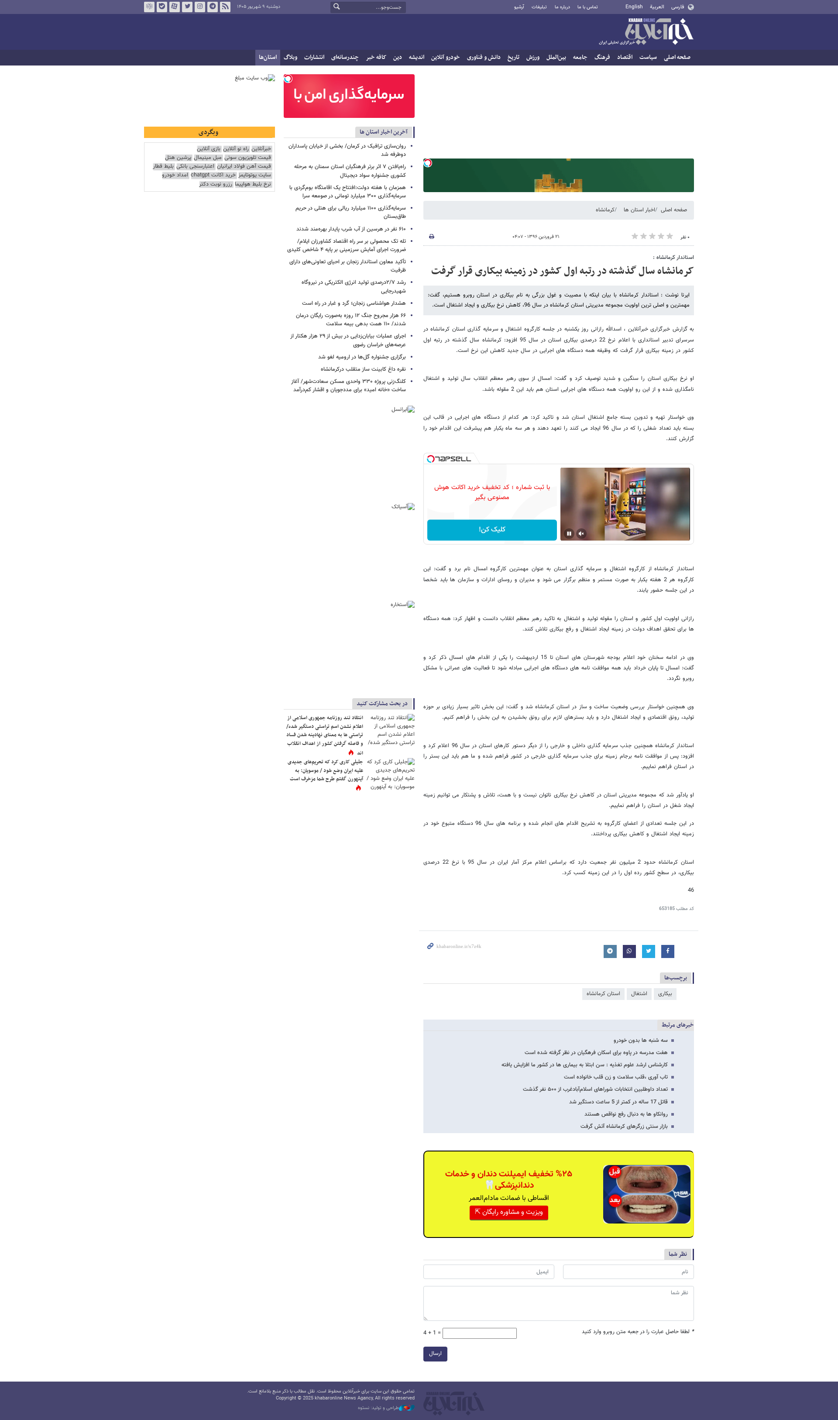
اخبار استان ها (639, 210)
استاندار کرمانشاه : (673, 257)
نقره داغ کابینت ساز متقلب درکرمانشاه (362, 369)
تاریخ (513, 57)
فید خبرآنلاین (225, 7)
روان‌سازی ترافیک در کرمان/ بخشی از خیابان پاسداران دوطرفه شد (347, 150)
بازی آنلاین (208, 149)
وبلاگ (290, 57)
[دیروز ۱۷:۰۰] (391, 774)
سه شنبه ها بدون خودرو (641, 1040)
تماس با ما (587, 7)
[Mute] (581, 533)
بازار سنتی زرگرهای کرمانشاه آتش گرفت (624, 1126)
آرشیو (519, 7)
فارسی (677, 7)
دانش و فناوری (484, 57)
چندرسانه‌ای (345, 57)
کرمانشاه (605, 210)
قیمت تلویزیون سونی (247, 158)
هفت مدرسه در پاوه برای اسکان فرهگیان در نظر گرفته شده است (596, 1052)
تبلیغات (539, 7)
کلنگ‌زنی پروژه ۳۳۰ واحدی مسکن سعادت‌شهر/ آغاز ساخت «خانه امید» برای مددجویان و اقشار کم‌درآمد (348, 385)
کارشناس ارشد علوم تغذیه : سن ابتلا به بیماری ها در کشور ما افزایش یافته (584, 1065)
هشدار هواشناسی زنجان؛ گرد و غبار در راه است (354, 303)
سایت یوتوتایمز (254, 175)
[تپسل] (427, 163)
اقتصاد (624, 57)
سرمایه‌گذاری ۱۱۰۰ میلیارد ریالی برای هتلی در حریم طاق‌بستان (350, 212)
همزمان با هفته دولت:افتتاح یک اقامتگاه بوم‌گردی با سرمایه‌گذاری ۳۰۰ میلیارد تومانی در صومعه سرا (347, 191)
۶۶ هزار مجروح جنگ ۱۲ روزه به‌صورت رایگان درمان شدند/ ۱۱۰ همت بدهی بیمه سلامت (351, 319)
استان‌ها (268, 57)
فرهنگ (602, 57)
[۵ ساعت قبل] (391, 730)
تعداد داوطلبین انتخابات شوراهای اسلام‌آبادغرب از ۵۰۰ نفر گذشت (595, 1089)
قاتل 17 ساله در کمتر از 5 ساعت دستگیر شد (618, 1102)
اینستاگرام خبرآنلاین (200, 7)
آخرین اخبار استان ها (384, 132)
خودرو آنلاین (445, 57)
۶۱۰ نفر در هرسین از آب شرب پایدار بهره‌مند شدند (351, 229)
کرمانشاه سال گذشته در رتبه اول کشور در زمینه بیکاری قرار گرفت (562, 271)
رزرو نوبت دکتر (215, 184)
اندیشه (416, 57)
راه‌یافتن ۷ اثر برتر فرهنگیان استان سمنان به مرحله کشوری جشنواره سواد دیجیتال (350, 170)
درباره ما (562, 7)
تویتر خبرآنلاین (187, 7)
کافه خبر (376, 57)
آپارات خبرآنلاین (174, 7)
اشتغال (639, 993)
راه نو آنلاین (236, 149)
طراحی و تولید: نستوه (378, 1408)
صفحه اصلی (677, 57)
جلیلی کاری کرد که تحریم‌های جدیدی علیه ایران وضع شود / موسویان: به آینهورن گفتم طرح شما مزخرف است (325, 770)
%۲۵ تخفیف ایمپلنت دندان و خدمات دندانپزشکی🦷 (508, 1180)
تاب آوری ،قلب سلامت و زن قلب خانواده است (616, 1077)
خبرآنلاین (646, 32)
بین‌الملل (556, 57)
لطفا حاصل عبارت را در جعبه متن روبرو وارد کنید (638, 1332)
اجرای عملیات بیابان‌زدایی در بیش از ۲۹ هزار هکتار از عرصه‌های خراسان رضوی (348, 340)
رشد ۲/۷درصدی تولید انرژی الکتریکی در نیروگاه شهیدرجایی (354, 286)
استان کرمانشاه (603, 993)
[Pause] (569, 533)
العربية (657, 7)
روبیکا (149, 7)
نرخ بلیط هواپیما (253, 184)
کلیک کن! (492, 529)
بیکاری (665, 993)
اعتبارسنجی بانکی (195, 166)
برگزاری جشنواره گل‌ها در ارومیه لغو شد (362, 357)
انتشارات (314, 57)
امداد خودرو (175, 175)
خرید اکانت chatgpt (213, 175)
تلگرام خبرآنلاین (212, 7)
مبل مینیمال (208, 158)
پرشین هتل (178, 158)
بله (162, 7)
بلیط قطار (163, 166)
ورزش (532, 57)
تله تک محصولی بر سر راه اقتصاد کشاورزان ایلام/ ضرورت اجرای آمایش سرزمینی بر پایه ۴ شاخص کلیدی (346, 245)
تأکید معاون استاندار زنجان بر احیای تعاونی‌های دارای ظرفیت (347, 266)
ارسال (435, 1353)
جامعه (580, 57)
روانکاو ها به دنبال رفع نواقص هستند (626, 1114)
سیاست (648, 57)
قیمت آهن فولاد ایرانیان (244, 166)
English (634, 7)
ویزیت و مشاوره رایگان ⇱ (509, 1212)
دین (397, 57)
